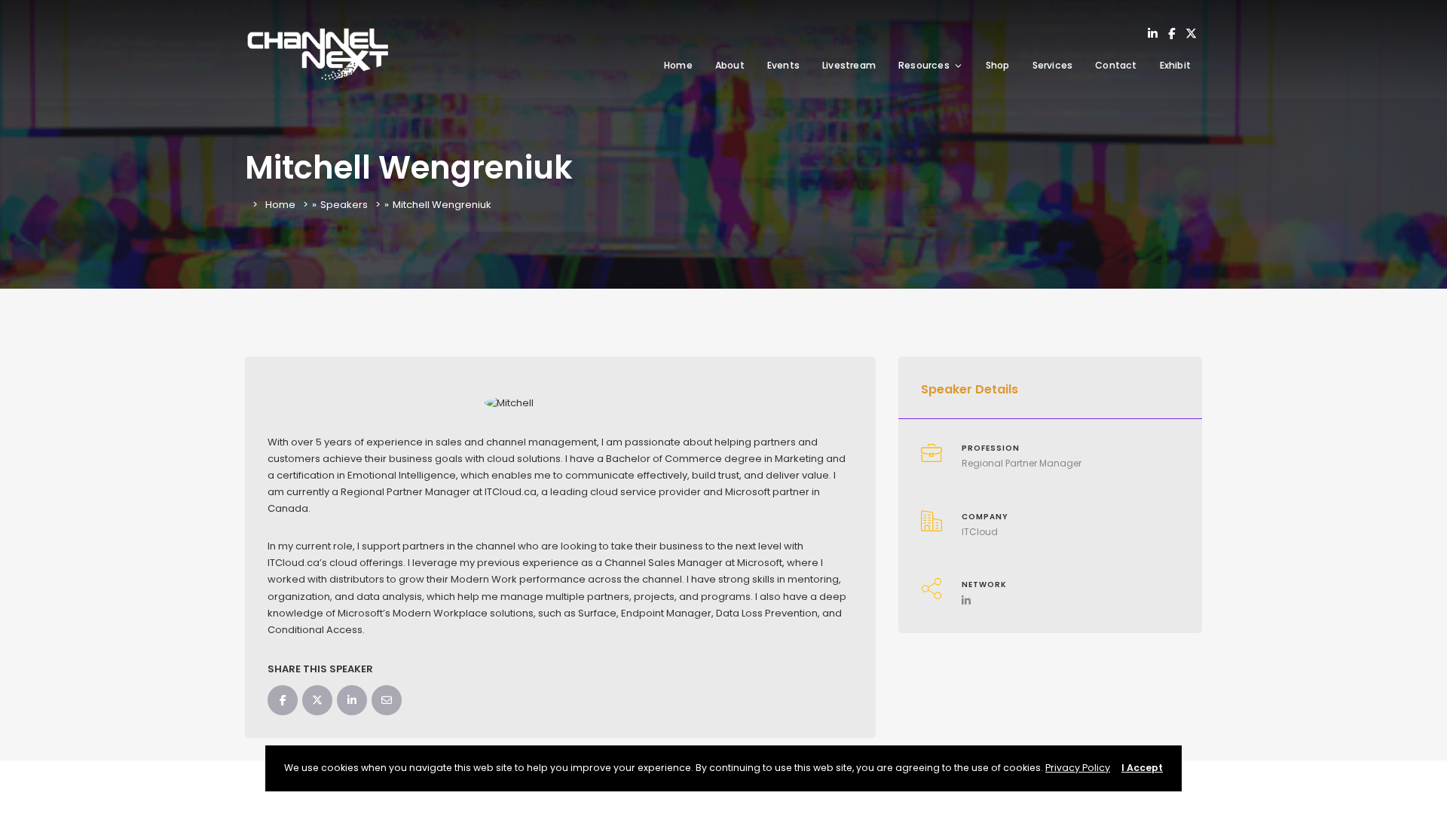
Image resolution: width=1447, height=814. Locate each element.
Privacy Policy (1077, 767)
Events (783, 65)
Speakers (344, 204)
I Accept (1142, 767)
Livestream (849, 65)
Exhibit (1175, 65)
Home (678, 65)
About (730, 65)
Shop (998, 65)
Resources (924, 65)
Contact (1115, 65)
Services (1052, 65)
